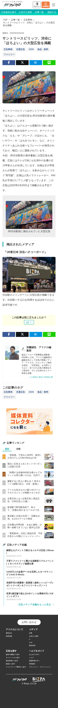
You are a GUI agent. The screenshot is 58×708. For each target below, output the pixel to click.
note (30, 642)
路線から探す (10, 664)
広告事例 (28, 19)
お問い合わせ (29, 622)
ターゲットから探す (13, 657)
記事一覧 (39, 12)
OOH (31, 49)
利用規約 (32, 664)
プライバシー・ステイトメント (40, 667)
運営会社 (9, 633)
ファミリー (9, 54)
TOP (5, 19)
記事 (30, 633)
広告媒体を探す (8, 12)
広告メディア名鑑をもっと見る (34, 604)
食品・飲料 (42, 49)
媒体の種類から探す (13, 654)
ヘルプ (31, 657)
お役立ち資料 (25, 12)
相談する (51, 12)
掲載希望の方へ (34, 661)
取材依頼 (32, 645)
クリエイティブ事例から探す (16, 667)
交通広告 (20, 49)
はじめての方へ (34, 654)
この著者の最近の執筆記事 (41, 377)
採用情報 (9, 636)
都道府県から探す (12, 661)
